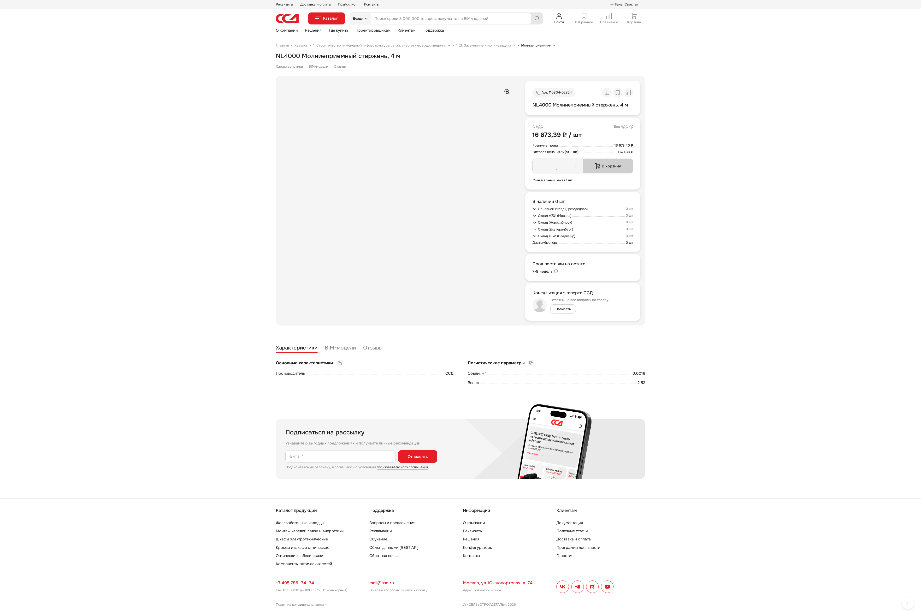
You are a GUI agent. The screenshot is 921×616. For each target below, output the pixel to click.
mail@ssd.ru (381, 583)
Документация (569, 522)
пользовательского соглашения (402, 467)
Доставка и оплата (315, 4)
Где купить (338, 30)
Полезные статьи (572, 530)
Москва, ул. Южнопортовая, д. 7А (498, 583)
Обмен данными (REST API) (394, 547)
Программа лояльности (578, 547)
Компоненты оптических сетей (304, 563)
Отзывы (340, 66)
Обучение (378, 539)
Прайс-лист (347, 4)
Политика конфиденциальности (301, 604)
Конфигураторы (478, 547)
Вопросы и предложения (392, 522)
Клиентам (406, 30)
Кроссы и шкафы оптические (302, 547)
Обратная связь (383, 555)
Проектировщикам (372, 30)
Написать (563, 309)
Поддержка (433, 30)
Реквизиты (284, 4)
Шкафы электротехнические (302, 539)
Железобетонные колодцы (300, 522)
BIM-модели (318, 66)
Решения (313, 30)
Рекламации (380, 530)
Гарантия (564, 555)
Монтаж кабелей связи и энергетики (310, 530)
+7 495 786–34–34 (295, 583)
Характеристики (289, 66)
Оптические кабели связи (299, 555)
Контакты (371, 4)
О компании (287, 30)
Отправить (418, 456)
